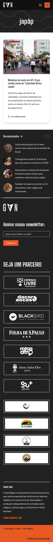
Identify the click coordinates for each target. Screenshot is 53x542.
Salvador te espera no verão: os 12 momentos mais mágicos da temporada (31, 187)
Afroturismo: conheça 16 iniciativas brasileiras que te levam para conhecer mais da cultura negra (32, 174)
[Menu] (47, 5)
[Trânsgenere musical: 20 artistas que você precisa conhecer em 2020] (7, 160)
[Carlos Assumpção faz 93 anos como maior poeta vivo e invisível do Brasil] (7, 148)
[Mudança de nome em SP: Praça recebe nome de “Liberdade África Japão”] (26, 57)
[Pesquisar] (40, 5)
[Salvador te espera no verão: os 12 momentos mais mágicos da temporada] (7, 187)
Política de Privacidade (38, 538)
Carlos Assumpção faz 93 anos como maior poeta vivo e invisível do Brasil (32, 148)
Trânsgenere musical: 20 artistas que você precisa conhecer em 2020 (31, 161)
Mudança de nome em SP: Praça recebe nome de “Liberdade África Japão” (25, 83)
